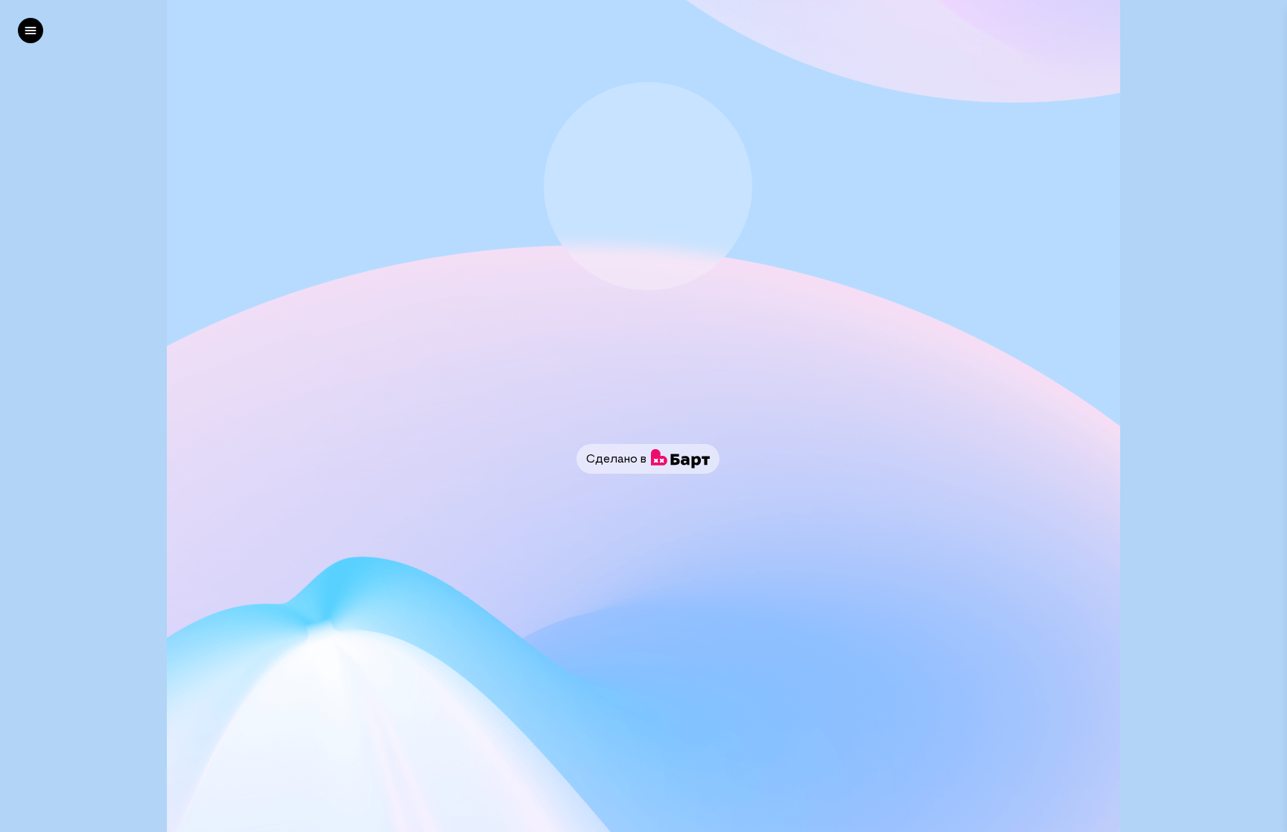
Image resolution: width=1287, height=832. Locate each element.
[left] (30, 30)
